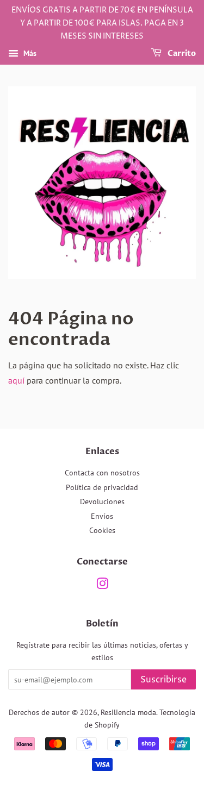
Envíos (102, 516)
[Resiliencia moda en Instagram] (102, 586)
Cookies (102, 530)
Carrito (181, 54)
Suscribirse (163, 680)
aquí (16, 380)
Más (28, 54)
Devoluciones (102, 501)
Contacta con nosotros (102, 473)
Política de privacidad (102, 487)
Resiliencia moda (128, 712)
